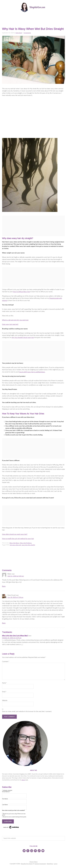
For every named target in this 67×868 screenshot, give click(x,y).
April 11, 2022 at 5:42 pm (16, 576)
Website (4, 700)
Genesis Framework (40, 863)
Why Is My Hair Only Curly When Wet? (15, 635)
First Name (5, 798)
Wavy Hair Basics (14, 543)
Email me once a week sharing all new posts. (14, 816)
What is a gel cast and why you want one (15, 320)
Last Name (5, 804)
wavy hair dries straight (28, 545)
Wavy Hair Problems (26, 543)
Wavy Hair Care (33, 7)
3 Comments (27, 33)
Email (4, 691)
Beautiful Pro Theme (27, 863)
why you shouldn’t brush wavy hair (23, 337)
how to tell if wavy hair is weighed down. (32, 372)
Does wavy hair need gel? (10, 324)
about (23, 780)
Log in (55, 863)
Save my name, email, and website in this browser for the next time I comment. (27, 711)
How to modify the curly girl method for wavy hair (18, 538)
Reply (4, 586)
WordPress (50, 863)
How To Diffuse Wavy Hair (21, 292)
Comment (5, 661)
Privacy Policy (34, 861)
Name (4, 683)
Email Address (6, 791)
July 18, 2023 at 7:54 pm (15, 597)
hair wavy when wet (15, 545)
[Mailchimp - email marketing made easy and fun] (11, 828)
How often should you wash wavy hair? (14, 534)
